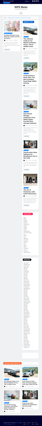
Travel (25, 249)
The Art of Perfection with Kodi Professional (29, 192)
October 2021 (26, 315)
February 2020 (26, 341)
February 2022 (26, 312)
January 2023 (26, 299)
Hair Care (25, 230)
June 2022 (25, 306)
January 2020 (26, 343)
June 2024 (25, 275)
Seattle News (6, 424)
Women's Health (27, 252)
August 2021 (26, 317)
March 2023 (26, 296)
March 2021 (26, 324)
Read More (7, 49)
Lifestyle (25, 235)
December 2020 (27, 329)
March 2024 (26, 279)
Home (5, 17)
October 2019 (26, 347)
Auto (25, 217)
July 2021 (25, 319)
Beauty (25, 218)
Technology (26, 248)
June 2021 (25, 320)
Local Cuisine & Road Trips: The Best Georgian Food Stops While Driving (29, 79)
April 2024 (26, 278)
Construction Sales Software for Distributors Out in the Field (30, 155)
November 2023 (27, 285)
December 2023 (27, 284)
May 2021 (25, 322)
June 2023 (25, 292)
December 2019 (27, 344)
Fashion (25, 225)
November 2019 (27, 345)
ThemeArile (12, 424)
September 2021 (27, 316)
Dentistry (25, 221)
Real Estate (26, 241)
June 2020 (25, 336)
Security (25, 242)
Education (26, 222)
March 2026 (26, 263)
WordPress (18, 422)
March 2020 (26, 340)
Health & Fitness (27, 231)
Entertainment (26, 224)
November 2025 (27, 264)
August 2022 (26, 303)
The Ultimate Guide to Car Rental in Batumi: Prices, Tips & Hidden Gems (29, 42)
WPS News (21, 6)
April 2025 (26, 270)
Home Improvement (28, 232)
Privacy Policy (24, 423)
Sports (25, 246)
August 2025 (26, 267)
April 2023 (26, 295)
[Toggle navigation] (21, 13)
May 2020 (25, 337)
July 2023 (25, 291)
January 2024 (26, 282)
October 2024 (26, 271)
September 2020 (27, 333)
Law (24, 234)
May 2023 (25, 293)
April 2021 (26, 323)
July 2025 (25, 268)
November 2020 (27, 330)
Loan (25, 237)
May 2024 (25, 277)
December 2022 (27, 300)
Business (25, 220)
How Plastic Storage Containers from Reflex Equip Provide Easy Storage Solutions (29, 118)
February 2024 (26, 281)
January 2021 (26, 327)
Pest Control (26, 239)
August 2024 (26, 272)
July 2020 (25, 334)
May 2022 (25, 308)
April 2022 (26, 309)
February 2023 (26, 298)
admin (7, 40)
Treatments (26, 251)
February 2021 (26, 326)
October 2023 (26, 286)
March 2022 (26, 310)
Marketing (26, 238)
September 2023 (27, 288)
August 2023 (26, 289)
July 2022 (25, 305)
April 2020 (26, 338)
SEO (24, 244)
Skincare (25, 245)
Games (25, 228)
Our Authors (37, 423)
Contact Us (28, 423)
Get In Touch (33, 423)
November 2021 (27, 313)
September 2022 (27, 302)
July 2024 (25, 274)
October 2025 (26, 265)
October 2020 (26, 331)
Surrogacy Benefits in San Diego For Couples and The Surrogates (19, 17)
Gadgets (25, 227)
